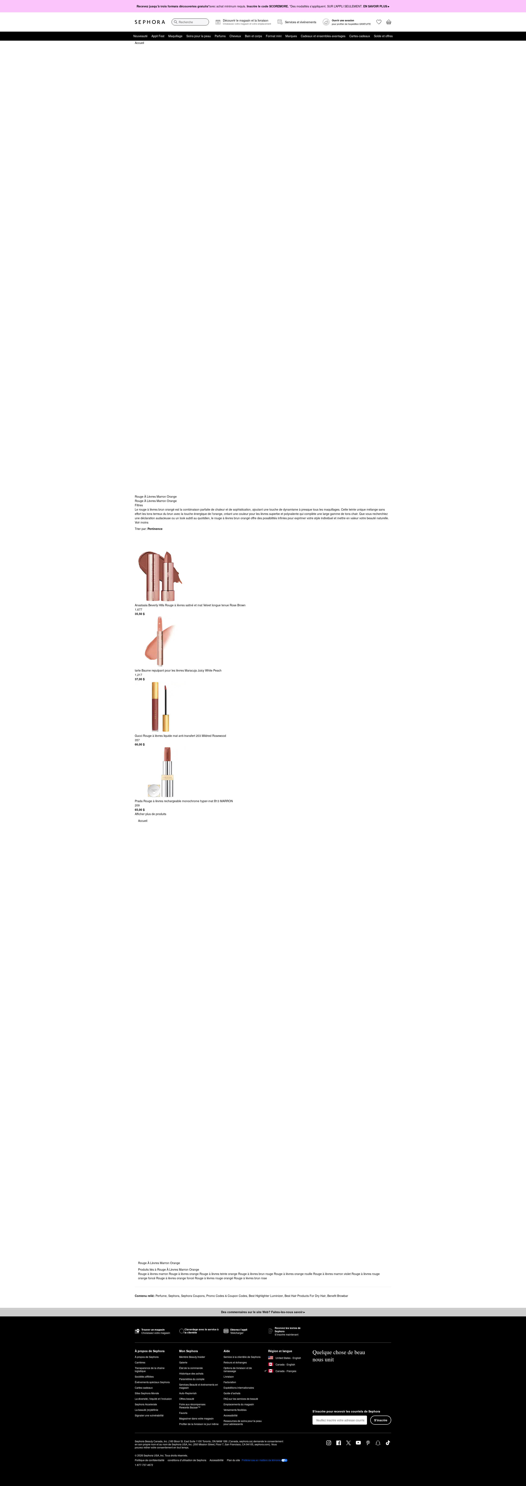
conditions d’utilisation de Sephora (187, 1460)
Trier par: (149, 529)
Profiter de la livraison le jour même (199, 1424)
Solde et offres (383, 36)
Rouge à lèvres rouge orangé (214, 1278)
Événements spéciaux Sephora (152, 1382)
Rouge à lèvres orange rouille (293, 1274)
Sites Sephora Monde (147, 1393)
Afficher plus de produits (150, 814)
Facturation (230, 1382)
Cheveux (235, 36)
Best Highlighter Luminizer (266, 1296)
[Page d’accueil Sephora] (150, 22)
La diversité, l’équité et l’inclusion (153, 1398)
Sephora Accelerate (146, 1404)
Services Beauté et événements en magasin (198, 1386)
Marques (291, 36)
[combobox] (190, 21)
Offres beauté (186, 1398)
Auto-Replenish (188, 1393)
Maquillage (175, 36)
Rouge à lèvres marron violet (332, 1274)
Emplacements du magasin (239, 1404)
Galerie (183, 1362)
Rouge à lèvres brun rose (250, 1278)
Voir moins (141, 522)
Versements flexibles (235, 1409)
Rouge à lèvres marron (153, 1274)
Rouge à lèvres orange (184, 1274)
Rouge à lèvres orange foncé (175, 1278)
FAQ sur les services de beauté (241, 1398)
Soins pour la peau (198, 36)
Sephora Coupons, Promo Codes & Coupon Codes (214, 1296)
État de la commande (191, 1368)
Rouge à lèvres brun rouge (256, 1274)
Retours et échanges (235, 1362)
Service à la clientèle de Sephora (242, 1357)
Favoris (183, 1413)
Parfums (220, 36)
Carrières (140, 1362)
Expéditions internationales (239, 1387)
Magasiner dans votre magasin (196, 1418)
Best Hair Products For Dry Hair (305, 1296)
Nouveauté (140, 36)
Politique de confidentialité (149, 1460)
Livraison (229, 1376)
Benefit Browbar (337, 1296)
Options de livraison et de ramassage (238, 1369)
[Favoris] (379, 22)
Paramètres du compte (191, 1379)
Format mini (273, 36)
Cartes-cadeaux (359, 36)
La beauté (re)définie (146, 1409)
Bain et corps (253, 36)
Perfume (161, 1296)
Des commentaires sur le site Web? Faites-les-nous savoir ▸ (263, 1312)
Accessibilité (231, 1415)
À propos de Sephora (147, 1357)
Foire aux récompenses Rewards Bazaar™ (192, 1405)
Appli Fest (157, 36)
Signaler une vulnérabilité (149, 1415)
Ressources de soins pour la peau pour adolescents (243, 1422)
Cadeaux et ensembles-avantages (323, 36)
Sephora (173, 1296)
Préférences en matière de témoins (261, 1460)
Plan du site (233, 1460)
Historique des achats (191, 1373)
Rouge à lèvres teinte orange (219, 1274)
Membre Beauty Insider (192, 1357)
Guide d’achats (232, 1393)
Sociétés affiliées (144, 1376)
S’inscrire (380, 1420)
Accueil (139, 43)
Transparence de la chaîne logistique (150, 1369)
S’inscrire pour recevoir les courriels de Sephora (346, 1411)
